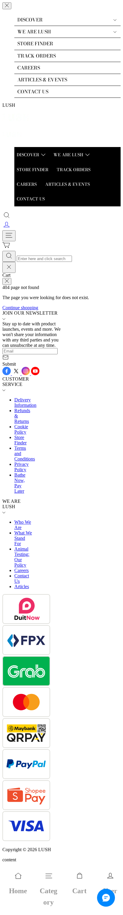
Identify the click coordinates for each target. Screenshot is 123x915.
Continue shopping (20, 307)
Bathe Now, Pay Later (19, 483)
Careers (21, 570)
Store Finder (20, 440)
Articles (21, 586)
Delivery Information (25, 402)
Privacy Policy (21, 467)
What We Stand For (23, 538)
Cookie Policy (21, 429)
